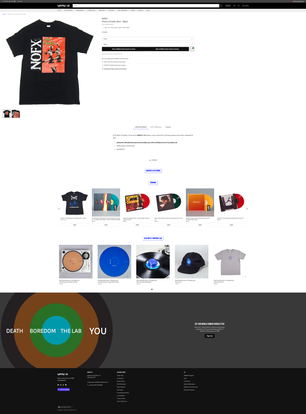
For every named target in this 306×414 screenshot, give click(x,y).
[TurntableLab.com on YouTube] (66, 385)
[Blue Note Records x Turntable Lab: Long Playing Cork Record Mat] (76, 261)
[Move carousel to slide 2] (154, 289)
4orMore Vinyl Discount (191, 387)
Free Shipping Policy (123, 392)
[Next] (248, 265)
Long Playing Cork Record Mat (68, 282)
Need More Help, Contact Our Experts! (115, 69)
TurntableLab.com (72, 410)
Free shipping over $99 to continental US (116, 58)
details (301, 1)
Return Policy (121, 381)
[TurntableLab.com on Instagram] (61, 385)
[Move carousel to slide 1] (152, 289)
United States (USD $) (65, 407)
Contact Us (120, 378)
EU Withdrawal (121, 384)
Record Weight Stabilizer (144, 282)
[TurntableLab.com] (63, 6)
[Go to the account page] (238, 5)
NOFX (105, 18)
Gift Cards (120, 390)
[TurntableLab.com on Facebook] (58, 385)
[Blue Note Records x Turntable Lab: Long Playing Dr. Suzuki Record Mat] (114, 261)
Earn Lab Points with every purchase (114, 62)
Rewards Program (189, 390)
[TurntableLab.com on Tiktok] (63, 385)
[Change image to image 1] (7, 114)
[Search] (221, 5)
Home (4, 14)
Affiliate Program (189, 375)
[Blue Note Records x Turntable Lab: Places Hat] (191, 261)
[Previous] (57, 265)
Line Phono (187, 381)
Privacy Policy (121, 398)
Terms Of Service (122, 401)
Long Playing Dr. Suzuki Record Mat (108, 282)
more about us (61, 380)
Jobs (185, 378)
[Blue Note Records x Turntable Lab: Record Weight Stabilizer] (153, 261)
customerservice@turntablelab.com (97, 382)
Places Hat (178, 282)
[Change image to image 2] (16, 114)
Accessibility (121, 395)
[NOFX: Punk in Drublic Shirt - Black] (49, 62)
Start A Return (121, 387)
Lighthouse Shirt (219, 282)
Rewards (228, 5)
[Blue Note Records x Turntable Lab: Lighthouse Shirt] (230, 261)
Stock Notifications (189, 384)
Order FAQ (120, 375)
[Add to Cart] (91, 277)
